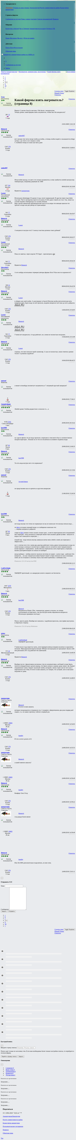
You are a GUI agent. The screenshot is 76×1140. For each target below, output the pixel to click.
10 (5, 86)
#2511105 (72, 654)
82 (9, 445)
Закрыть (4, 911)
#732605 (72, 126)
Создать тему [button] (59, 91)
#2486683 (72, 239)
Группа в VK (50, 28)
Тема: (2, 886)
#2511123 (72, 873)
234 (9, 185)
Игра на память (29, 38)
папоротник (25, 191)
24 (9, 651)
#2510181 (72, 448)
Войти (8, 68)
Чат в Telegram (24, 28)
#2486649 (72, 188)
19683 (10, 723)
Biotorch (21, 174)
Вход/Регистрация (16, 47)
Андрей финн (23, 481)
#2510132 (72, 401)
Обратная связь (11, 51)
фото (18, 527)
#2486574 (72, 149)
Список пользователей (44, 19)
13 (9, 114)
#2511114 (72, 726)
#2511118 (72, 780)
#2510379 (72, 495)
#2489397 (72, 362)
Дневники (9, 8)
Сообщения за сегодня (13, 19)
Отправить (12, 911)
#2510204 (72, 472)
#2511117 (72, 749)
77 (9, 212)
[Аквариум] (18, 54)
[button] (3, 97)
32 (9, 285)
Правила (55, 19)
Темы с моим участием (29, 19)
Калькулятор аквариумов (11, 1123)
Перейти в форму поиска (9, 1056)
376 (9, 146)
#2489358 (72, 338)
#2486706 (72, 288)
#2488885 (72, 311)
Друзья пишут (10, 1075)
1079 (9, 586)
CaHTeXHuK (23, 640)
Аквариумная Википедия (11, 1116)
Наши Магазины (11, 38)
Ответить (58, 95)
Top (2, 1138)
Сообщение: (5, 909)
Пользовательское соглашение (13, 1126)
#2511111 (72, 680)
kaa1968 (21, 458)
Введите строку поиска (9, 1047)
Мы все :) (20, 38)
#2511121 (72, 834)
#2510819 (72, 590)
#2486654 (72, 215)
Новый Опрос (59, 93)
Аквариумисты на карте (37, 28)
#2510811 (72, 565)
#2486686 (72, 262)
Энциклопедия (34, 8)
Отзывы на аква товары (21, 8)
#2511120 (72, 804)
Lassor (21, 225)
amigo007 (22, 135)
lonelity (21, 735)
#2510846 (72, 630)
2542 (9, 422)
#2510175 (72, 424)
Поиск (8, 47)
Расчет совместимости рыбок (50, 8)
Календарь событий (12, 28)
